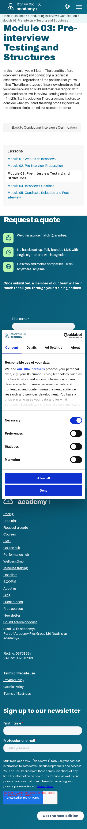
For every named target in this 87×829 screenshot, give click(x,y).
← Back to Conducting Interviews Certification (42, 127)
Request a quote (15, 527)
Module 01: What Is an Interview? (32, 159)
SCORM (9, 581)
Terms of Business (17, 693)
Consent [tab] (11, 347)
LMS (7, 541)
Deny (43, 490)
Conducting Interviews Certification (52, 16)
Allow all (43, 478)
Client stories (13, 602)
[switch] (76, 433)
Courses (19, 16)
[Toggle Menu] (79, 7)
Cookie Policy (13, 687)
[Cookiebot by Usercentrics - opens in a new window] (63, 335)
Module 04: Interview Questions (31, 186)
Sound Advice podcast (20, 622)
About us (9, 588)
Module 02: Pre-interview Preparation (35, 165)
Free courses (13, 608)
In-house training (15, 568)
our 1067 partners (31, 369)
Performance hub (16, 554)
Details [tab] (31, 347)
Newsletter (11, 615)
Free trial (9, 521)
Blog (7, 595)
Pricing (8, 514)
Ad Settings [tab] (53, 347)
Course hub (11, 548)
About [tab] (75, 347)
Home (7, 16)
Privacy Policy (13, 680)
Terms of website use (19, 673)
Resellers (10, 575)
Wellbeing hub (13, 561)
